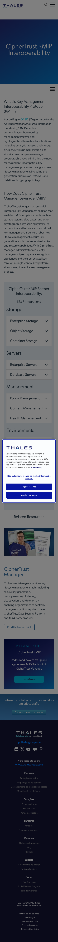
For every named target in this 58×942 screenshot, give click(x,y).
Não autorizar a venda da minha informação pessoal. (29, 477)
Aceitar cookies (29, 495)
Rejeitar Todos (29, 487)
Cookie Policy (36, 467)
